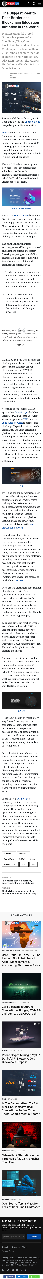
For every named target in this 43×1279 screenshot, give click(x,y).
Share (10, 1277)
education (24, 853)
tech (25, 864)
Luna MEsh (9, 859)
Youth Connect (21, 215)
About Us (6, 1247)
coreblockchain (9, 1002)
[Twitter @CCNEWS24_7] (8, 1270)
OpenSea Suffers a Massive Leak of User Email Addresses (21, 1205)
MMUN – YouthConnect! (21, 209)
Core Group (21, 412)
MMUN (5, 132)
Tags (24, 1247)
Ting (33, 859)
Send (35, 1277)
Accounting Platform (11, 950)
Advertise (16, 1247)
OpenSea (5, 1199)
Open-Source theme (8, 1260)
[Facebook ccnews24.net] (3, 1270)
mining (5, 1051)
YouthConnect (10, 864)
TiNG (26, 419)
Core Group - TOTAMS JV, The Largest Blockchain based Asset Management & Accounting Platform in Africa (21, 960)
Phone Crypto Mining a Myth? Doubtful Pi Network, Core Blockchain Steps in (21, 1058)
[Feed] (25, 1270)
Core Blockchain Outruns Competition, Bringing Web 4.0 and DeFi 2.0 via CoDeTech (21, 1010)
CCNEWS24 (22, 798)
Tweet (23, 1277)
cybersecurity (8, 1151)
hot (34, 864)
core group (9, 853)
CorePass (18, 580)
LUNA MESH (21, 711)
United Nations (32, 122)
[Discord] (12, 1270)
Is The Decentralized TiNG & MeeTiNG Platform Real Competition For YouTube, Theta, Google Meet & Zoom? (21, 1108)
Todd (14, 78)
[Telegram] (17, 1270)
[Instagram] (21, 1270)
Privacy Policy (8, 1251)
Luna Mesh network (12, 423)
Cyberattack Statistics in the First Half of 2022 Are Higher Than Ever (20, 1159)
